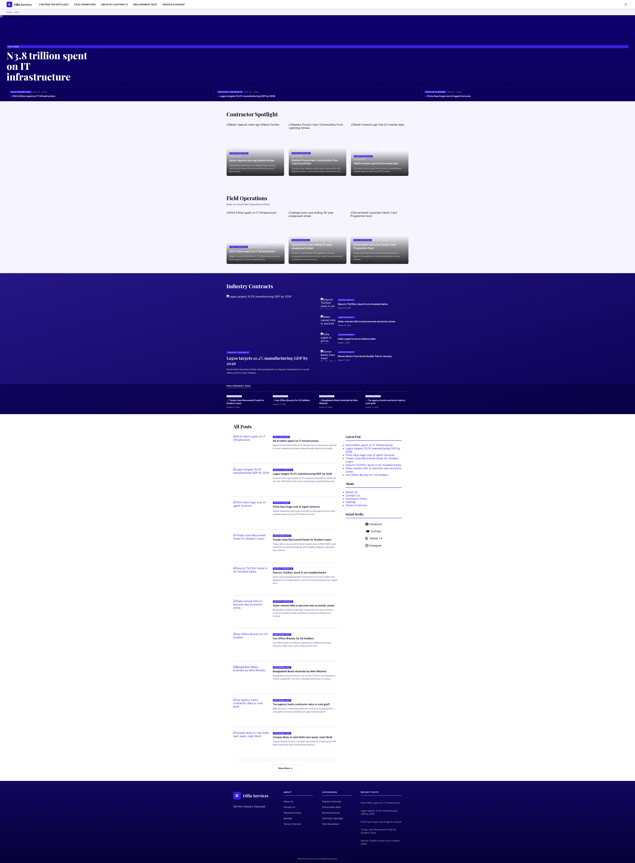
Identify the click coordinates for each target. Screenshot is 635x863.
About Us (351, 492)
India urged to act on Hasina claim (357, 338)
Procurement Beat (145, 4)
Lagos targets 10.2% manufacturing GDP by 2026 (247, 96)
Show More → (285, 768)
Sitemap (351, 502)
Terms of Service (356, 505)
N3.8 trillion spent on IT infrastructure (34, 96)
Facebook (376, 524)
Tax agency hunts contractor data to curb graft (385, 402)
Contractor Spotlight (54, 4)
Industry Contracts (114, 4)
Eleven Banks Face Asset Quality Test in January (365, 356)
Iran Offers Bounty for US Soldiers (292, 400)
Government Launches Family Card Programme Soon (374, 246)
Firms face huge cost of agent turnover (449, 96)
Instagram (376, 545)
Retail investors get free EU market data (376, 163)
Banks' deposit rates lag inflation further (252, 160)
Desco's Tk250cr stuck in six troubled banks (363, 304)
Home (9, 12)
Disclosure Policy (356, 498)
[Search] (625, 4)
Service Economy (174, 4)
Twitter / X (375, 538)
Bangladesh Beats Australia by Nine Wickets (338, 402)
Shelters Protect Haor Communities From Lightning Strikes (315, 162)
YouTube (375, 531)
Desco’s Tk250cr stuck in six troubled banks (299, 572)
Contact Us (353, 495)
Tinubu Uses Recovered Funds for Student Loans (245, 402)
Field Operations (85, 4)
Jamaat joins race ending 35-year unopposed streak (312, 246)
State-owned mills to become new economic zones (366, 321)
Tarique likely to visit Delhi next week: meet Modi (302, 737)
